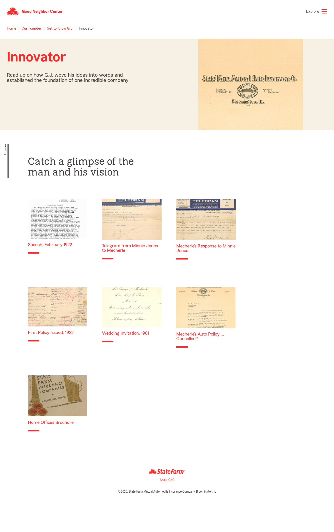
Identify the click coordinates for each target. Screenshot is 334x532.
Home (11, 28)
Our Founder (31, 28)
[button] (34, 11)
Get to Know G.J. (60, 28)
